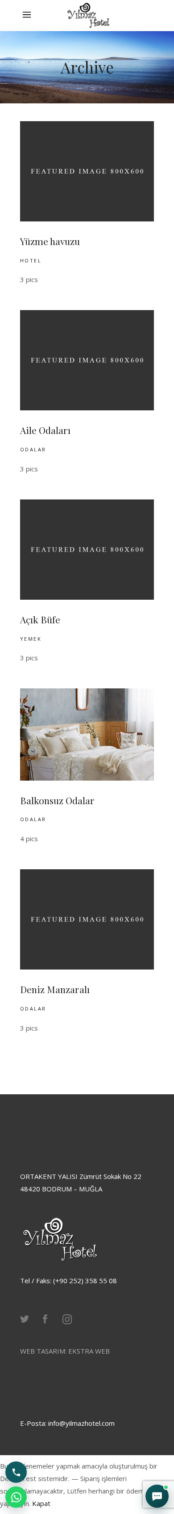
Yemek (30, 638)
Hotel (30, 260)
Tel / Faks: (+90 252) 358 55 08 (68, 1280)
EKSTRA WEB (89, 1350)
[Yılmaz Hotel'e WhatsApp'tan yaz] (16, 1497)
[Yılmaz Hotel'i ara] (16, 1472)
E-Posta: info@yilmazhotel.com (67, 1423)
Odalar (33, 449)
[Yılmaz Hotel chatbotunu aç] (157, 1496)
